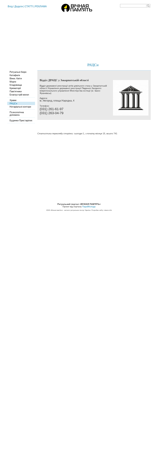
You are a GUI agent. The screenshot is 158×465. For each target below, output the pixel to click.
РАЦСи (93, 64)
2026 (48, 210)
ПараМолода (89, 206)
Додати (19, 6)
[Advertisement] (79, 36)
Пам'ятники (16, 91)
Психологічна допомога (17, 113)
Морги (13, 81)
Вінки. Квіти (16, 78)
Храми (13, 100)
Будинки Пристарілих (21, 120)
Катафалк (15, 75)
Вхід (10, 6)
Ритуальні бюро (18, 72)
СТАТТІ (29, 6)
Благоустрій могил (19, 94)
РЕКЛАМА (41, 6)
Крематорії (15, 88)
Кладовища (16, 85)
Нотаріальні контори (20, 106)
